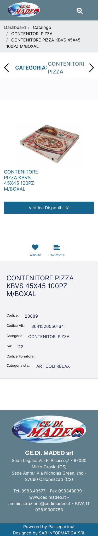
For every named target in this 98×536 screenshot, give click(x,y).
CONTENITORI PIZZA (32, 33)
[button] (49, 144)
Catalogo (42, 27)
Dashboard (15, 27)
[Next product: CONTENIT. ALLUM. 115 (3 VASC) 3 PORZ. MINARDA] (91, 67)
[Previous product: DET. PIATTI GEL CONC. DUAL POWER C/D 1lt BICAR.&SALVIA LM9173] (6, 67)
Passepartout (61, 526)
